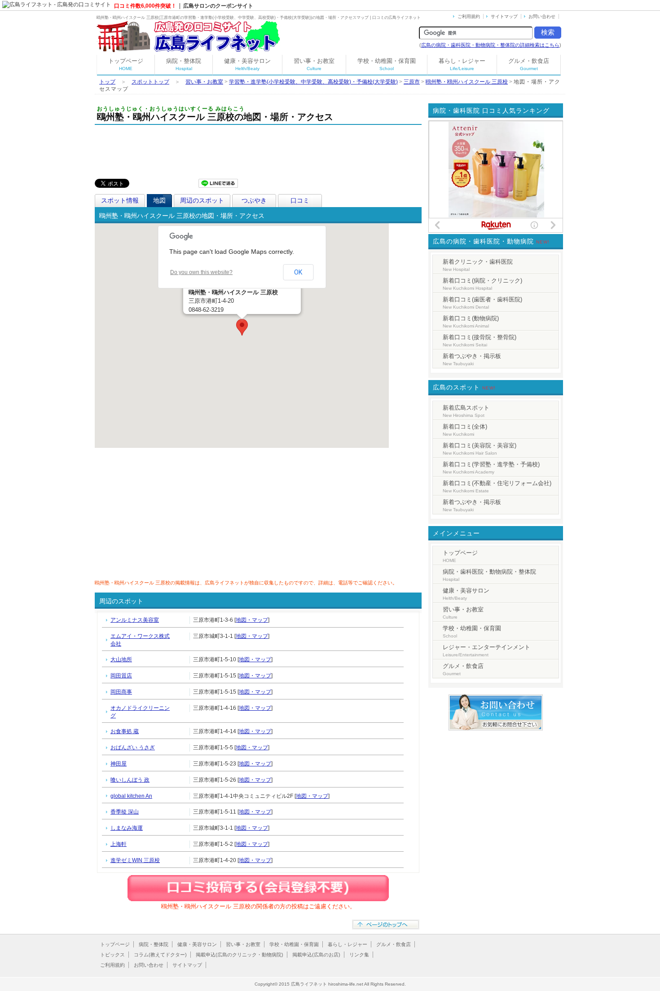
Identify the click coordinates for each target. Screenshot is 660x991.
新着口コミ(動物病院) (471, 321)
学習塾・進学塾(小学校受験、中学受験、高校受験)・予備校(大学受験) (313, 82)
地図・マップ (252, 620)
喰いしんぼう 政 (130, 780)
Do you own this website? (201, 272)
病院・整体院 (183, 64)
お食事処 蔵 (124, 731)
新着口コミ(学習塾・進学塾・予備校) (491, 467)
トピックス (112, 954)
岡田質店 (121, 675)
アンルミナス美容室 (134, 620)
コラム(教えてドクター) (160, 954)
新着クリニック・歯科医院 (478, 265)
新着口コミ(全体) (465, 430)
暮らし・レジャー (462, 64)
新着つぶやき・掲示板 (472, 359)
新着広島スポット (466, 411)
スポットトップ (150, 82)
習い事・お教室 (314, 64)
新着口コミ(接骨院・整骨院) (479, 340)
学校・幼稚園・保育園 (386, 64)
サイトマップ (504, 16)
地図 (159, 200)
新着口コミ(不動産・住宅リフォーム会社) (497, 486)
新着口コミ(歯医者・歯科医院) (482, 303)
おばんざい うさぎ (132, 747)
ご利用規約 (469, 16)
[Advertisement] (258, 149)
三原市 (412, 82)
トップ (107, 82)
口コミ (299, 200)
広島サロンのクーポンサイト (218, 6)
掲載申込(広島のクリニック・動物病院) (239, 954)
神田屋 (118, 764)
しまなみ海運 (126, 828)
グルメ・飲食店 (528, 64)
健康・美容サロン (247, 64)
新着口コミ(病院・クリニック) (482, 284)
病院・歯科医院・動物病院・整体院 (489, 575)
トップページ (125, 64)
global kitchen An (131, 796)
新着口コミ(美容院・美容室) (479, 449)
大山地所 (121, 659)
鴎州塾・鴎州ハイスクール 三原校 (467, 82)
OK (298, 272)
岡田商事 (121, 692)
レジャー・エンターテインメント (486, 650)
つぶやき (254, 200)
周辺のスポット (202, 200)
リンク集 (359, 954)
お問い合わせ (541, 16)
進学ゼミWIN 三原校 (135, 860)
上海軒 (118, 844)
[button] (242, 327)
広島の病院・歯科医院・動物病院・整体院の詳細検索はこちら (490, 45)
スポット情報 (120, 200)
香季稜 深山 (124, 812)
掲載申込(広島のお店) (316, 954)
